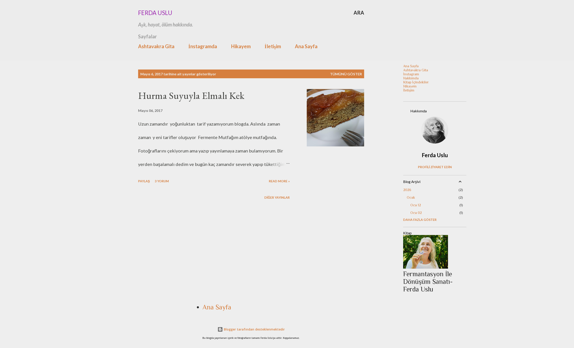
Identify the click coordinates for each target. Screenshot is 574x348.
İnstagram (411, 74)
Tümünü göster (346, 74)
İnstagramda (202, 46)
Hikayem (241, 46)
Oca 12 (415, 205)
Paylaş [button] (144, 181)
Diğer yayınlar (277, 197)
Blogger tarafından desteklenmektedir (254, 329)
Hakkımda (411, 78)
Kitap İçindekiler (416, 82)
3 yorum (162, 181)
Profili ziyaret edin (435, 167)
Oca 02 (416, 213)
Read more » (279, 181)
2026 (407, 190)
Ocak (411, 198)
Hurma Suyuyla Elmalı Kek (191, 95)
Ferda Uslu (155, 12)
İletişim (273, 46)
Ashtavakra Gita (156, 46)
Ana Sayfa (306, 46)
